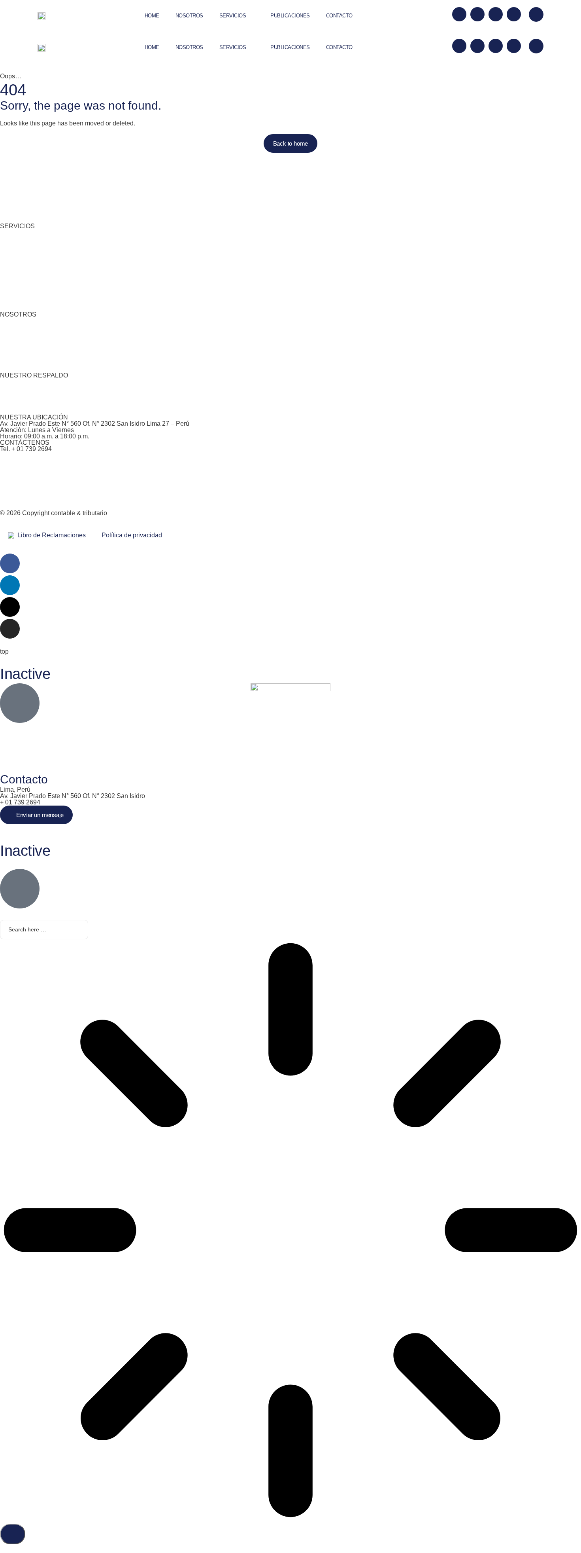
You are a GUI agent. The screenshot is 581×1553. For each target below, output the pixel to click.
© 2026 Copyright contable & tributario (53, 513)
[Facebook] (496, 14)
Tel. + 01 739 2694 (26, 449)
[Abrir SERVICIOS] (252, 15)
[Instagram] (514, 14)
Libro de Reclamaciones (50, 535)
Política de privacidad (132, 535)
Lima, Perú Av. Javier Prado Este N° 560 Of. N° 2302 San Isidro (72, 792)
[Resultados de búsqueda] (290, 1231)
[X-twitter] (459, 14)
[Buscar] (12, 1534)
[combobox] (44, 930)
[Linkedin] (477, 14)
